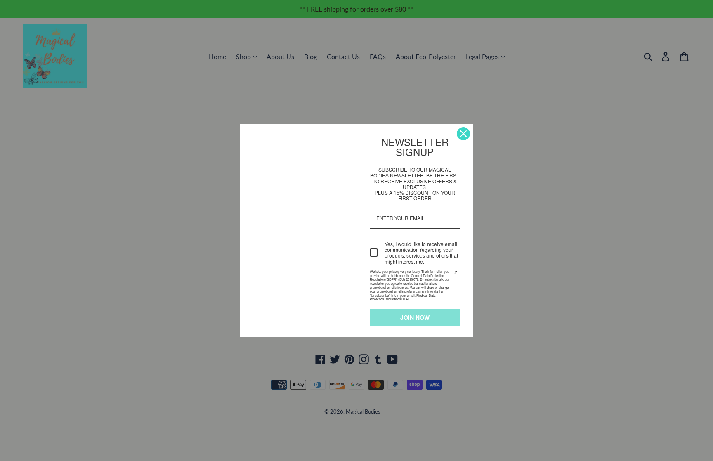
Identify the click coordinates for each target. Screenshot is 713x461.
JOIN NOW (415, 317)
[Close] (463, 134)
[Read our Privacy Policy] (455, 273)
